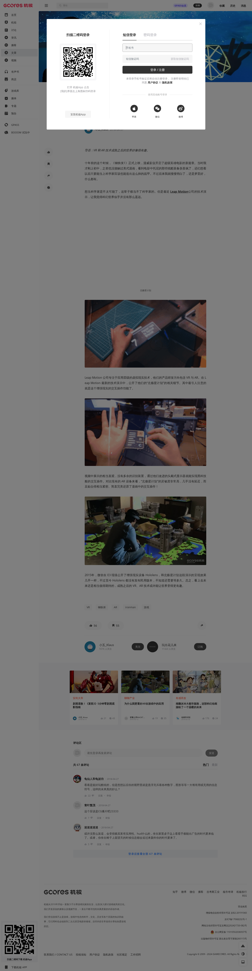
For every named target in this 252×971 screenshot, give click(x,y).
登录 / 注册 (157, 70)
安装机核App (78, 114)
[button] (201, 24)
